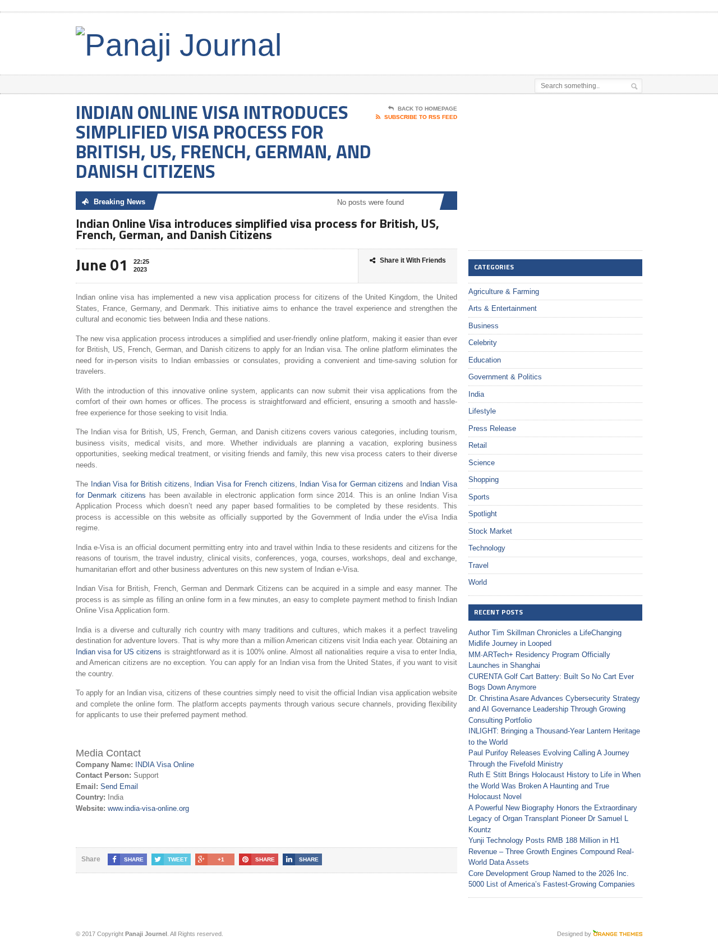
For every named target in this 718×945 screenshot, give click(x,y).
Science (481, 462)
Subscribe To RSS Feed (420, 117)
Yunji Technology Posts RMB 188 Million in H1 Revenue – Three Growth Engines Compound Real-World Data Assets (551, 851)
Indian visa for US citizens (119, 652)
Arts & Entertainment (502, 308)
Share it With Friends (413, 260)
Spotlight (482, 514)
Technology (486, 548)
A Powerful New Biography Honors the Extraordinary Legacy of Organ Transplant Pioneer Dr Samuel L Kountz (552, 819)
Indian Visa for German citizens (351, 484)
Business (483, 326)
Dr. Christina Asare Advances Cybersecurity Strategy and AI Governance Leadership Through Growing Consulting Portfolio (554, 709)
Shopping (483, 479)
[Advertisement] (511, 41)
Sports (479, 497)
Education (484, 360)
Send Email (119, 786)
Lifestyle (482, 411)
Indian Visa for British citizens (140, 484)
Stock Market (490, 531)
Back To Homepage (427, 108)
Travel (478, 565)
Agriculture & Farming (503, 291)
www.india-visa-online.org (148, 808)
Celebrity (482, 342)
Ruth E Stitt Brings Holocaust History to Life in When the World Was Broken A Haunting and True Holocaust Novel (554, 785)
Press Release (492, 428)
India (476, 394)
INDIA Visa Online (164, 764)
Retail (477, 445)
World (477, 582)
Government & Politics (505, 377)
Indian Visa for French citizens (243, 484)
